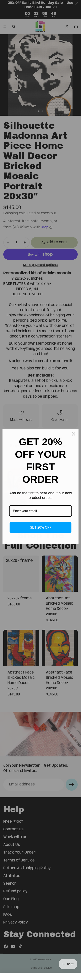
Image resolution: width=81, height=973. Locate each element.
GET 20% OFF (41, 527)
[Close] (74, 434)
